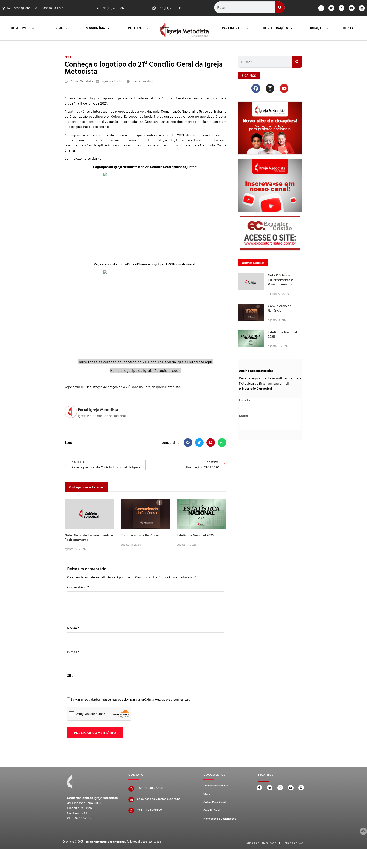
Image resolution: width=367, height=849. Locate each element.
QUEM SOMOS (20, 28)
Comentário (78, 587)
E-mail (73, 652)
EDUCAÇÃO (315, 28)
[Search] (280, 7)
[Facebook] (255, 88)
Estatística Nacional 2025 (195, 535)
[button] (188, 442)
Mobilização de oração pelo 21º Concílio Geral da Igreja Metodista (133, 387)
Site (70, 675)
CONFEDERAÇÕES (275, 28)
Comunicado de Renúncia (140, 535)
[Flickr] (362, 8)
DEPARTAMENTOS (231, 28)
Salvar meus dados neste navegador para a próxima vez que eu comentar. (130, 699)
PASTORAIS (136, 28)
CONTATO (350, 28)
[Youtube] (352, 8)
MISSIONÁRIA (95, 28)
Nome (73, 628)
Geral (69, 57)
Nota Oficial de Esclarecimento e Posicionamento (89, 537)
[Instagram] (341, 8)
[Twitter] (331, 8)
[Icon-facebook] (321, 8)
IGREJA (57, 28)
